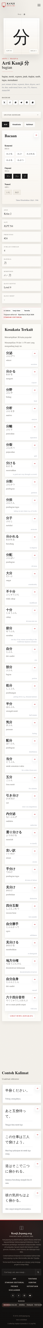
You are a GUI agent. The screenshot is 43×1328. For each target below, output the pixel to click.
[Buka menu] (39, 5)
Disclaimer (14, 1290)
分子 (9, 518)
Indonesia (7, 1305)
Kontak (32, 1282)
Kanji (19, 14)
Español (22, 1305)
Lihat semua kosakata (21, 1016)
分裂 (9, 444)
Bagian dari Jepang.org (21, 1236)
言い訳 (11, 850)
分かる (11, 371)
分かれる (12, 536)
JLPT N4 (8, 226)
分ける (11, 463)
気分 (9, 722)
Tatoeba (27, 311)
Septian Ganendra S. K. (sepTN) (25, 1324)
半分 (9, 703)
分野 (9, 389)
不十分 (10, 591)
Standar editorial (13, 317)
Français (30, 1305)
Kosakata (17, 124)
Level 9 (7, 287)
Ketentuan (32, 1286)
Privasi (14, 1286)
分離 (9, 426)
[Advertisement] (21, 1044)
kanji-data (16, 311)
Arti (5, 124)
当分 (9, 758)
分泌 (9, 353)
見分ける (12, 942)
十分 (9, 609)
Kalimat (29, 124)
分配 (9, 554)
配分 (9, 740)
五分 (9, 777)
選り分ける (14, 832)
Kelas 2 (7, 213)
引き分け (12, 795)
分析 (9, 407)
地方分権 (12, 960)
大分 (9, 573)
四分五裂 (12, 905)
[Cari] (38, 1272)
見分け (11, 887)
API (14, 1279)
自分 (9, 648)
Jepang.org (26, 1316)
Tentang (32, 1279)
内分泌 (10, 813)
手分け (11, 868)
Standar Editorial (14, 1282)
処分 (9, 685)
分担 (9, 499)
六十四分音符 (15, 997)
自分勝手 (12, 923)
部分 (9, 667)
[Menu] (39, 4)
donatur (28, 1262)
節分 (9, 628)
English (14, 1305)
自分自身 (12, 978)
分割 (9, 481)
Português (37, 1305)
